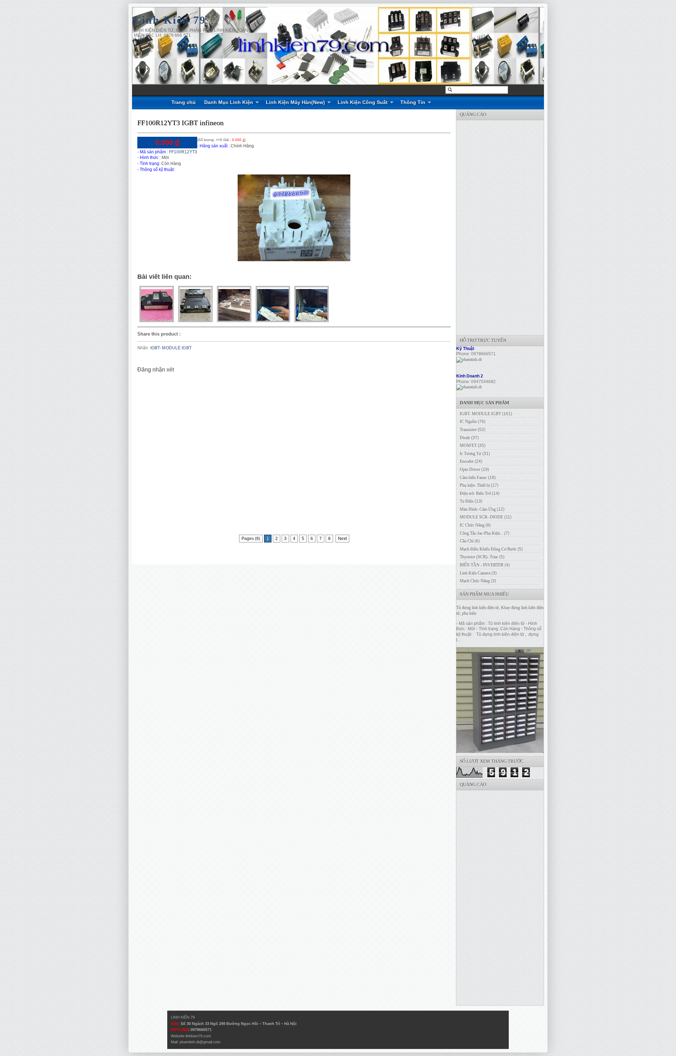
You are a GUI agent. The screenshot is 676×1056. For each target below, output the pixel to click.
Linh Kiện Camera (475, 573)
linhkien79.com (198, 1036)
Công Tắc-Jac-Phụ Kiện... (481, 533)
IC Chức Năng (472, 525)
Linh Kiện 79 (170, 20)
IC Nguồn (468, 421)
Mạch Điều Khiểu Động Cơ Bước (488, 549)
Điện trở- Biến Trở (475, 493)
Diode (465, 437)
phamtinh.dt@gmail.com (200, 1042)
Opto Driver (470, 469)
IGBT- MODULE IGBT (171, 347)
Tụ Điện (467, 501)
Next (342, 538)
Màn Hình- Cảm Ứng (478, 509)
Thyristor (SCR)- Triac (479, 556)
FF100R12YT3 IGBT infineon (180, 123)
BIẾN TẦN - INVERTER (481, 565)
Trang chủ (183, 102)
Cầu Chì (467, 541)
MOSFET (468, 445)
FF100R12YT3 (182, 151)
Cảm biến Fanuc (473, 477)
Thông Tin (412, 102)
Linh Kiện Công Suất (363, 102)
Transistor (468, 429)
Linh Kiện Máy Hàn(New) (295, 102)
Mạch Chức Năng (475, 580)
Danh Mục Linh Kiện (228, 102)
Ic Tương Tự (470, 453)
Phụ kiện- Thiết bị (475, 485)
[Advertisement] (509, 226)
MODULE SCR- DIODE (481, 517)
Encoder (467, 461)
